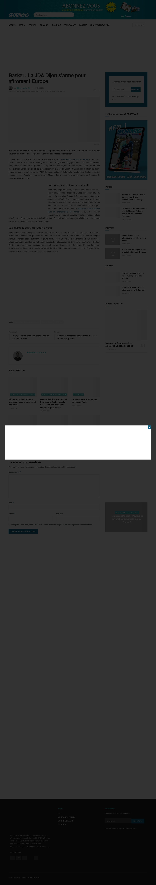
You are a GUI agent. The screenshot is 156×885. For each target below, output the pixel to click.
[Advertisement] (78, 442)
